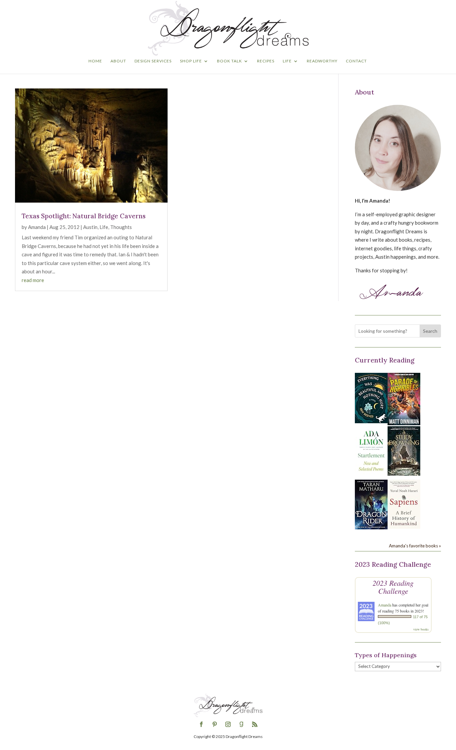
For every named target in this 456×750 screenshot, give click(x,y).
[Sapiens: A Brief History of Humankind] (404, 527)
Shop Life (191, 61)
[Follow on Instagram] (228, 724)
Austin (90, 227)
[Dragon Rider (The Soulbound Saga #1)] (371, 527)
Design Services (153, 61)
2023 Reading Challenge (393, 587)
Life (287, 61)
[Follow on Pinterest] (214, 724)
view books (421, 629)
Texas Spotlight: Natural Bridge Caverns (84, 216)
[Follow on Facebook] (201, 724)
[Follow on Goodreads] (241, 724)
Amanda (37, 227)
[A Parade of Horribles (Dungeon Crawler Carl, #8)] (404, 423)
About (118, 61)
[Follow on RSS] (254, 724)
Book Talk (229, 61)
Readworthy (322, 61)
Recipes (265, 61)
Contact (356, 61)
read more (33, 280)
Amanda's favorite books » (415, 545)
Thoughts (121, 227)
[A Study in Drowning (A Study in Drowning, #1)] (404, 474)
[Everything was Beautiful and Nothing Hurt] (371, 421)
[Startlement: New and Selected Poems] (371, 475)
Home (95, 61)
